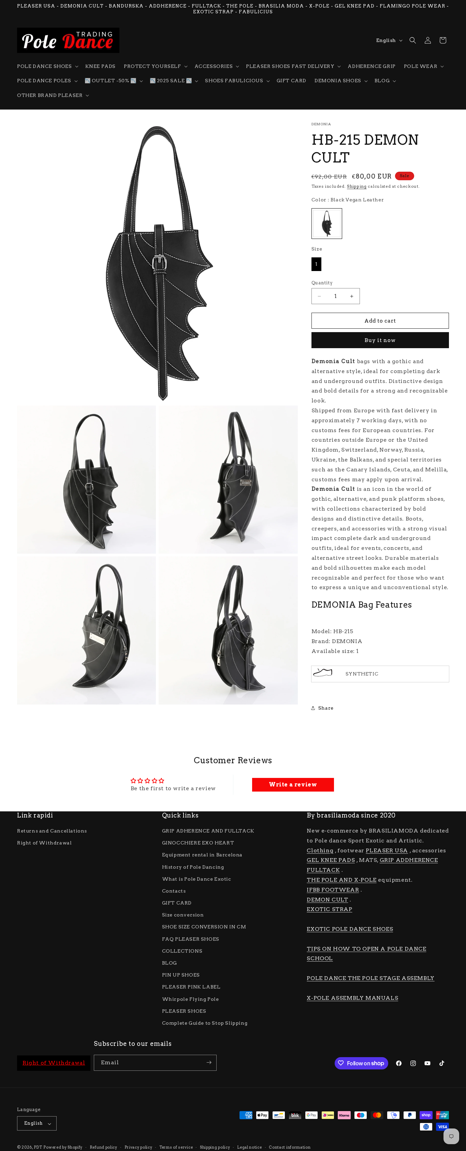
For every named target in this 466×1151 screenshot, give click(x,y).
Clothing (320, 850)
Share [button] (326, 708)
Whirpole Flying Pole (190, 999)
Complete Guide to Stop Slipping (205, 1023)
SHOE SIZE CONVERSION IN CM (204, 927)
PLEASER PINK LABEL (191, 987)
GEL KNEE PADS (331, 860)
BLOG (169, 963)
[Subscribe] (208, 1062)
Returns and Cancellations (52, 831)
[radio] (326, 223)
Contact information (289, 1147)
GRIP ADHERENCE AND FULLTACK (208, 831)
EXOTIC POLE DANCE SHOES (350, 929)
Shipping (357, 186)
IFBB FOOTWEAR (333, 889)
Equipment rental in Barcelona (202, 855)
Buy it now (380, 340)
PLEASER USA (387, 850)
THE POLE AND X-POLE (341, 880)
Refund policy (103, 1147)
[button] (47, 66)
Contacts (174, 891)
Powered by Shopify (63, 1147)
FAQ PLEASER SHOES (190, 939)
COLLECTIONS (182, 951)
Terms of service (176, 1147)
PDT (38, 1147)
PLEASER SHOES (184, 1011)
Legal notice (249, 1147)
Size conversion (183, 915)
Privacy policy (138, 1147)
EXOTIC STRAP (329, 909)
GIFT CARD (177, 903)
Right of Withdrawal (44, 843)
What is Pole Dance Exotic (196, 879)
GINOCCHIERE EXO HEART (198, 843)
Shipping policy (215, 1147)
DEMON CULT (327, 899)
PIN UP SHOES (181, 975)
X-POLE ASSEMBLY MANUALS (352, 998)
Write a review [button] (293, 784)
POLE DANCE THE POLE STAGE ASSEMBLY (370, 978)
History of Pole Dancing (193, 867)
